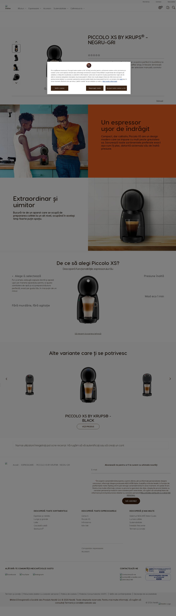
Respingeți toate (95, 88)
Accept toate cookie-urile (116, 88)
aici (121, 79)
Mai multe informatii (110, 81)
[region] (89, 78)
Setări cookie (59, 88)
